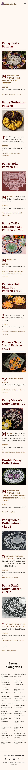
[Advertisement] (14, 22)
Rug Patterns (4, 730)
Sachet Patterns (18, 730)
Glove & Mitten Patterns (19, 705)
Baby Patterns (17, 680)
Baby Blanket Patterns (6, 680)
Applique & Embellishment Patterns (7, 677)
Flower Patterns (4, 705)
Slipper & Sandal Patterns (6, 735)
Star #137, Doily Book (8, 512)
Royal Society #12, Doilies (10, 577)
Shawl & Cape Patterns (19, 733)
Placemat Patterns (5, 725)
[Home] (9, 3)
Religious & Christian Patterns (19, 728)
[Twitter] (22, 759)
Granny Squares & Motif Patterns (6, 708)
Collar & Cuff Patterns (6, 698)
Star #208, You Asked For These (11, 94)
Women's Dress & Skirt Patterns (6, 743)
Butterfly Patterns (5, 689)
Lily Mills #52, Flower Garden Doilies (13, 452)
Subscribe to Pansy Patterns (8, 650)
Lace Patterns (4, 715)
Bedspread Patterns (18, 684)
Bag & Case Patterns (5, 682)
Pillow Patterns (4, 721)
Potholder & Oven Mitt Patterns (6, 728)
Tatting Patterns (4, 740)
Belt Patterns (4, 687)
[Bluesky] (9, 759)
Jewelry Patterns (18, 713)
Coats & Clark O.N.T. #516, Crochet (13, 640)
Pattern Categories (5, 674)
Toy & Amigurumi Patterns (20, 740)
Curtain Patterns (18, 698)
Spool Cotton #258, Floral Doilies (12, 271)
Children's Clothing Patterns (5, 693)
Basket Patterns (18, 682)
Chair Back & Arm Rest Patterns (19, 690)
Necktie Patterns (18, 718)
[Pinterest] (5, 759)
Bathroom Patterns (5, 684)
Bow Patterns (17, 687)
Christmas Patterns (18, 692)
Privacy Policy (19, 755)
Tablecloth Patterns (18, 737)
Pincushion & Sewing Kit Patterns (19, 722)
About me (7, 755)
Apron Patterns (17, 676)
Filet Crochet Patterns (19, 703)
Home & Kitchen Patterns (20, 711)
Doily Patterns (4, 700)
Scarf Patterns (4, 733)
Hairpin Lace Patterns (19, 707)
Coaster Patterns (5, 696)
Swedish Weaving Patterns (20, 735)
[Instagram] (18, 759)
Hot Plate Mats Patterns (6, 713)
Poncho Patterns (18, 725)
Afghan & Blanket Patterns (20, 674)
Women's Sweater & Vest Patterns (20, 743)
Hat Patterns (4, 711)
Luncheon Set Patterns (19, 715)
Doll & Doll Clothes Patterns (20, 700)
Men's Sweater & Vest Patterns (6, 719)
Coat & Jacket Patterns (19, 696)
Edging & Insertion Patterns (7, 703)
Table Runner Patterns (6, 737)
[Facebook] (14, 759)
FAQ (12, 755)
